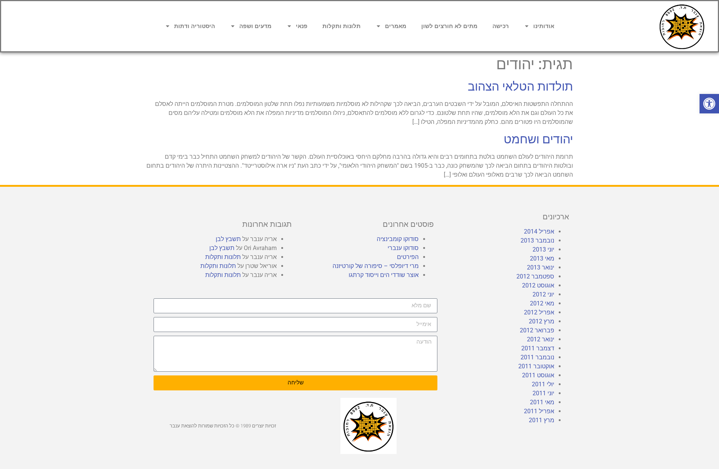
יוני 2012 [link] (543, 294)
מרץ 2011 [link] (541, 420)
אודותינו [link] (543, 26)
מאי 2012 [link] (542, 303)
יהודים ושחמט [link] (538, 139)
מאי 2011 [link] (542, 402)
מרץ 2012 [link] (541, 321)
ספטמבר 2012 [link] (535, 276)
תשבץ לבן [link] (228, 239)
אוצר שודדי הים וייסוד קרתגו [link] (384, 274)
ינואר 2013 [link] (540, 267)
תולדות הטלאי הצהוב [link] (520, 86)
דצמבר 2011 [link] (537, 348)
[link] (709, 103)
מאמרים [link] (395, 26)
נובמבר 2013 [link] (537, 240)
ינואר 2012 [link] (540, 339)
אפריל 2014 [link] (539, 231)
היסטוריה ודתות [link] (194, 26)
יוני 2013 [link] (543, 249)
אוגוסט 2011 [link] (538, 375)
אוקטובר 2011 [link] (536, 366)
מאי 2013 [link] (542, 258)
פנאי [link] (301, 26)
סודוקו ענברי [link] (403, 248)
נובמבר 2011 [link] (537, 357)
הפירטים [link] (408, 257)
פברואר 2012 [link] (537, 330)
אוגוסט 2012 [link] (538, 285)
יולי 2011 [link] (543, 384)
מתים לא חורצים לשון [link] (449, 26)
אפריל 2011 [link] (539, 411)
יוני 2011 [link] (543, 393)
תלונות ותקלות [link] (341, 26)
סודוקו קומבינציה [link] (398, 239)
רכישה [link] (500, 26)
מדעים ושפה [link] (255, 26)
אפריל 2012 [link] (539, 312)
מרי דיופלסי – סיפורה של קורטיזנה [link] (376, 265)
